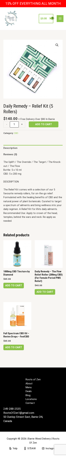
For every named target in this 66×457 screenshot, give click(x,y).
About (29, 383)
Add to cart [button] (13, 285)
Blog (28, 395)
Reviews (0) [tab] (10, 154)
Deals (29, 391)
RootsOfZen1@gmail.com (18, 412)
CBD (16, 133)
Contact (30, 403)
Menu (29, 387)
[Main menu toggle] (60, 18)
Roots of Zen (33, 379)
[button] (57, 45)
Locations (31, 399)
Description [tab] (10, 148)
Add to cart (43, 124)
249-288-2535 (12, 408)
